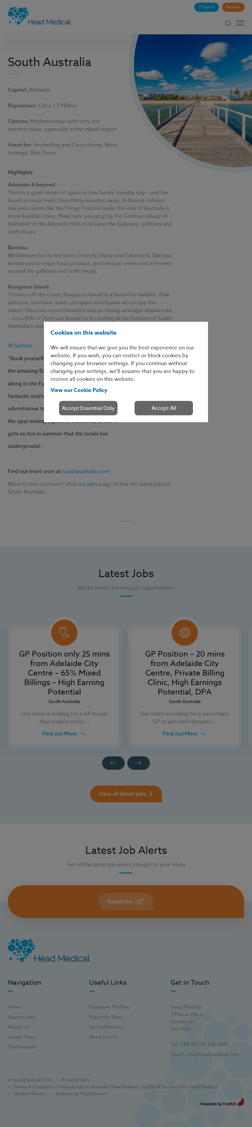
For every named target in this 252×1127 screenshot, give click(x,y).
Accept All (164, 408)
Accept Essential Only (88, 408)
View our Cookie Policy (79, 390)
